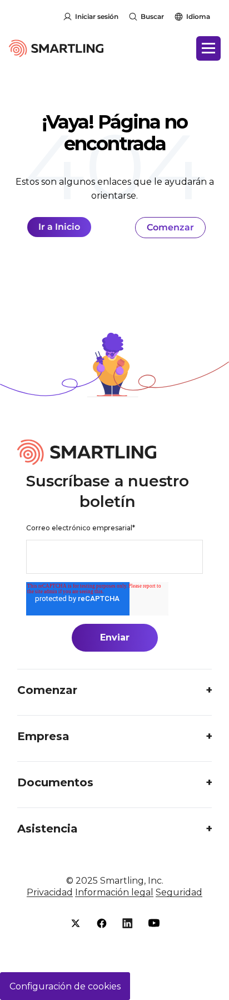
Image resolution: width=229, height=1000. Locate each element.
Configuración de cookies (65, 986)
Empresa (43, 736)
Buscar (152, 16)
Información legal (114, 892)
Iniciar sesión (96, 16)
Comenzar (170, 227)
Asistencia (47, 828)
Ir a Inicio (59, 226)
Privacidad (50, 892)
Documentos (55, 782)
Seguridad (179, 892)
